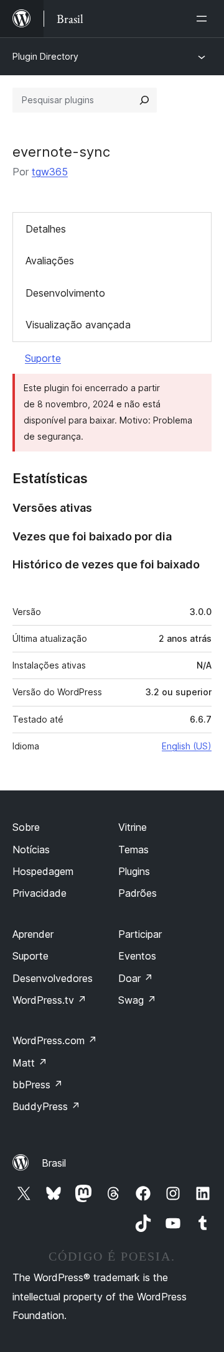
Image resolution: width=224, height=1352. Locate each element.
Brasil (54, 1163)
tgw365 (50, 171)
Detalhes (46, 229)
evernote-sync (61, 152)
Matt (29, 1063)
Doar (135, 978)
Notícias (31, 849)
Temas (133, 849)
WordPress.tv (49, 1000)
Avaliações (50, 260)
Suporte (43, 358)
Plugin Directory (45, 56)
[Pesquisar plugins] (144, 100)
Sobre (26, 827)
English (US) (187, 746)
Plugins (134, 871)
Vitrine (132, 827)
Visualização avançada (78, 324)
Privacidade (39, 893)
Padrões (137, 893)
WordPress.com (54, 1040)
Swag (137, 1000)
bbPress (37, 1084)
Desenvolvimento (65, 293)
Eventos (137, 956)
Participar (140, 934)
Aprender (33, 934)
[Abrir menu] (204, 18)
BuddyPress (46, 1106)
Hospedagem (42, 871)
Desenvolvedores (52, 978)
